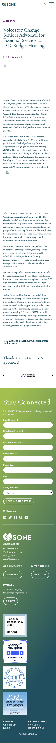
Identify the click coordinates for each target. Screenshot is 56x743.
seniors (37, 341)
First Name (13, 431)
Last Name (13, 443)
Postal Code (8, 465)
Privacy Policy (39, 721)
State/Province (10, 488)
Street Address (10, 454)
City (5, 476)
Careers (34, 725)
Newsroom (36, 728)
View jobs (40, 575)
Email (10, 420)
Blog (6, 728)
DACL (11, 341)
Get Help (9, 725)
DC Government (23, 341)
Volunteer (12, 575)
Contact (9, 721)
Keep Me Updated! (18, 501)
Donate (10, 601)
